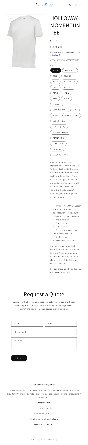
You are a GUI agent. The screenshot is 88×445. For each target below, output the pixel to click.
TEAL (67, 93)
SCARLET (56, 104)
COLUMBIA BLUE (60, 110)
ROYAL (55, 93)
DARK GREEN (69, 81)
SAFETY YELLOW (71, 115)
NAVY (55, 98)
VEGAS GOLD (70, 70)
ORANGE (67, 76)
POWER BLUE (58, 143)
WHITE (55, 70)
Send (19, 358)
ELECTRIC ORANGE (61, 132)
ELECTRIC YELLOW (60, 155)
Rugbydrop (40, 440)
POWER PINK (58, 138)
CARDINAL (57, 149)
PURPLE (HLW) (59, 127)
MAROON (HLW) (59, 121)
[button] (5, 5)
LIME (75, 110)
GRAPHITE (68, 87)
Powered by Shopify (50, 440)
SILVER (56, 115)
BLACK (66, 98)
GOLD (55, 76)
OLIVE (55, 87)
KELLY (55, 81)
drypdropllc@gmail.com (47, 419)
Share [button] (55, 41)
